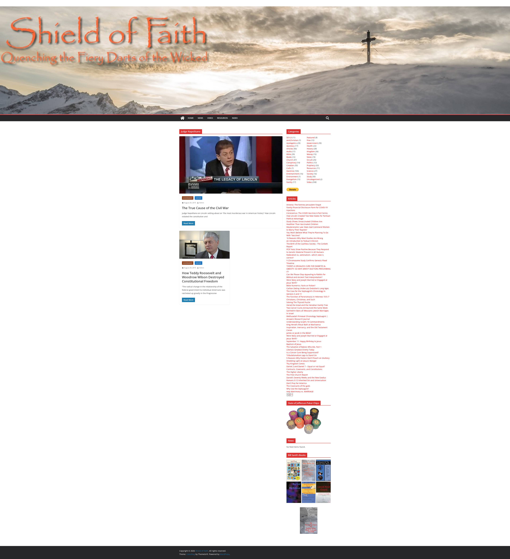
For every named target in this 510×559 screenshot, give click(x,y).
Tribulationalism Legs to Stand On (301, 355)
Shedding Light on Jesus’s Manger (301, 361)
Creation (290, 165)
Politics (310, 162)
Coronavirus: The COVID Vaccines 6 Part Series (307, 213)
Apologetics (291, 143)
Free (309, 140)
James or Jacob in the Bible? (298, 333)
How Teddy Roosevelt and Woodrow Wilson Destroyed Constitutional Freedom (203, 277)
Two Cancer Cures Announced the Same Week (307, 308)
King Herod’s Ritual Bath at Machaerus (303, 324)
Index (235, 118)
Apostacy (290, 146)
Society (310, 173)
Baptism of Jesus (293, 344)
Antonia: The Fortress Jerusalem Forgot (303, 204)
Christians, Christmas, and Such (300, 299)
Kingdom (311, 151)
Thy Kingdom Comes (295, 363)
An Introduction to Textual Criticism (302, 241)
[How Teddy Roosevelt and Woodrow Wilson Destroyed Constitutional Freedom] (204, 245)
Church (289, 160)
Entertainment (292, 173)
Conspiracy (291, 162)
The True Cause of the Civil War (205, 208)
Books (289, 157)
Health (310, 146)
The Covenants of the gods (298, 386)
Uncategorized (313, 179)
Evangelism (291, 179)
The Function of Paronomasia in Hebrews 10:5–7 (307, 296)
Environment (292, 176)
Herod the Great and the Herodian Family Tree (307, 305)
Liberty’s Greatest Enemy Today (300, 349)
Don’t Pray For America (296, 383)
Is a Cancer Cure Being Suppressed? (302, 352)
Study (309, 176)
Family (289, 182)
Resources (222, 118)
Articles (289, 148)
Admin (201, 203)
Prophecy (311, 165)
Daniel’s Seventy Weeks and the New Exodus (306, 377)
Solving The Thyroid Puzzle (298, 302)
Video (210, 118)
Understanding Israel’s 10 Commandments (305, 322)
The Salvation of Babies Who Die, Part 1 (303, 347)
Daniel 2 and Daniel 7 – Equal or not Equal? (305, 366)
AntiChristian (292, 140)
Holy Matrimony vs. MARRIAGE (299, 391)
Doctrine (290, 171)
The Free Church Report (297, 375)
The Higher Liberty (294, 372)
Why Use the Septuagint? (297, 388)
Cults (288, 168)
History (198, 198)
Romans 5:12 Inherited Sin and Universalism (306, 380)
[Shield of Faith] (182, 118)
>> (292, 394)
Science (310, 171)
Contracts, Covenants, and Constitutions (304, 369)
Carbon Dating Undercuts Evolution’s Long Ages (307, 288)
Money (310, 154)
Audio (289, 151)
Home (191, 118)
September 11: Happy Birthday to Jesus (303, 341)
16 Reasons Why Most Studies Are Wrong (304, 238)
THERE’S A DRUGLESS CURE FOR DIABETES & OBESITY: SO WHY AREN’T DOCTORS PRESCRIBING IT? (308, 269)
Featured (311, 137)
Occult (310, 160)
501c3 (289, 137)
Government (187, 198)
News (200, 118)
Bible (288, 154)
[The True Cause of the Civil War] (230, 165)
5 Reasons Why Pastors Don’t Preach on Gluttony (308, 358)
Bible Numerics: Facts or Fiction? (300, 285)
